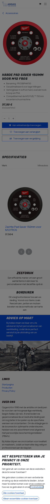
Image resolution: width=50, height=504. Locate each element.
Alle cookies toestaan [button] (13, 493)
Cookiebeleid (36, 487)
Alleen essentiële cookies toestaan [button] (20, 498)
